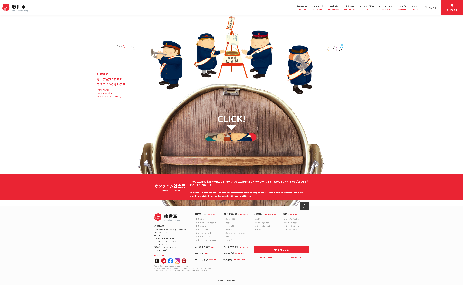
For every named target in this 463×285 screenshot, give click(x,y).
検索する (432, 7)
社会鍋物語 (229, 226)
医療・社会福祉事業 (262, 226)
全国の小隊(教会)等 (262, 223)
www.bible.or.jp (201, 270)
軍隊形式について (203, 230)
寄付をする (452, 9)
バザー (228, 237)
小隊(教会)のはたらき (204, 237)
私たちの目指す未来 (203, 233)
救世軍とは (200, 219)
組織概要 (258, 219)
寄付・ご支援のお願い (292, 219)
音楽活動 (228, 230)
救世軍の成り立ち (203, 226)
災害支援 (228, 240)
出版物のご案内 (261, 230)
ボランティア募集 (290, 230)
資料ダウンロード (267, 257)
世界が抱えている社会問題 (206, 223)
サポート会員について (292, 226)
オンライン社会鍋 (291, 223)
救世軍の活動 (230, 219)
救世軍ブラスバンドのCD (235, 233)
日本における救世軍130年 (206, 240)
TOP (304, 207)
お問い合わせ (295, 257)
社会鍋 (228, 223)
